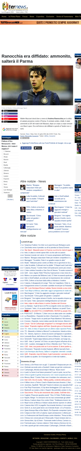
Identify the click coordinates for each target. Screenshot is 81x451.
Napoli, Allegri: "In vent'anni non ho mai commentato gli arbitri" (47, 398)
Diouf (5, 162)
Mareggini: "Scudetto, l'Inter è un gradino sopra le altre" (63, 187)
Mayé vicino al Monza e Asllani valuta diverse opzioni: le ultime (48, 403)
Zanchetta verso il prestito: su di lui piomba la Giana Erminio (46, 247)
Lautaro (6, 176)
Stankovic (7, 192)
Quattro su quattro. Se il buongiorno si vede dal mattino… (45, 357)
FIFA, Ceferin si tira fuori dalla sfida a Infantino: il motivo (35, 209)
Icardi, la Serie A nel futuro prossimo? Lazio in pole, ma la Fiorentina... (50, 372)
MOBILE (70, 438)
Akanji (5, 157)
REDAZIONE (45, 438)
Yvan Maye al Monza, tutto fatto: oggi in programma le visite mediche (50, 291)
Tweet (38, 148)
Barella (6, 165)
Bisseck (6, 154)
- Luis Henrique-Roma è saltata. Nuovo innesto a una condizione (50, 288)
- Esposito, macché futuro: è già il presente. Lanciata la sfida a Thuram (52, 354)
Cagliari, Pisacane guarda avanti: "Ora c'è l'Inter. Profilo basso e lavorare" (51, 395)
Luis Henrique (8, 190)
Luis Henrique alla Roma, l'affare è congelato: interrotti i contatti (48, 351)
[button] (10, 196)
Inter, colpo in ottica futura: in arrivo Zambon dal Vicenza (45, 303)
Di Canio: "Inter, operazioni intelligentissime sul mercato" (45, 301)
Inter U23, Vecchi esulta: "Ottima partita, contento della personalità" (49, 380)
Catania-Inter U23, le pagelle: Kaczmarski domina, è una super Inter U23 (51, 405)
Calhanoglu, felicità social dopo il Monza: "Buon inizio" (44, 370)
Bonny (6, 181)
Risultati (10, 199)
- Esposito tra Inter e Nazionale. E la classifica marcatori (50, 316)
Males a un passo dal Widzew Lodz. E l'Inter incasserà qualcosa (48, 275)
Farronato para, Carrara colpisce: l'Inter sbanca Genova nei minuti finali (51, 423)
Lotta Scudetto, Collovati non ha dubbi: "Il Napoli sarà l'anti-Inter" (35, 198)
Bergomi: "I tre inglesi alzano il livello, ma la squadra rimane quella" (63, 218)
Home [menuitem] (4, 16)
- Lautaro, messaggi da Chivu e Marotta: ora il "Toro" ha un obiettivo (51, 344)
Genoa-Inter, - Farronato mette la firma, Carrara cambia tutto (51, 420)
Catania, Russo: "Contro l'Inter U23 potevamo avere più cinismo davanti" (51, 268)
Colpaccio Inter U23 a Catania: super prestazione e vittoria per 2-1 (49, 413)
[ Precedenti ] (10, 284)
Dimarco (6, 173)
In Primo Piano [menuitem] (14, 16)
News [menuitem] (32, 16)
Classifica (6, 315)
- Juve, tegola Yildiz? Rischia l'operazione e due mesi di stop (49, 273)
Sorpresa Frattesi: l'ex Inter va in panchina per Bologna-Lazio (47, 245)
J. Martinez (7, 151)
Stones (6, 187)
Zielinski (6, 170)
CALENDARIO (54, 438)
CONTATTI (63, 438)
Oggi (77, 190)
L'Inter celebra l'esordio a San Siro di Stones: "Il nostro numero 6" (48, 270)
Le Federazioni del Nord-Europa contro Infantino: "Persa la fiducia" (49, 415)
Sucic (5, 184)
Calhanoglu (7, 168)
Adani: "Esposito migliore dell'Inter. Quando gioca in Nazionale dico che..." (52, 326)
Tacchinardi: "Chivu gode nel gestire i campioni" (33, 218)
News (27, 134)
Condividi (27, 148)
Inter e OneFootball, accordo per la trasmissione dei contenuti (47, 278)
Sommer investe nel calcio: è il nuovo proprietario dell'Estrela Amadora (50, 255)
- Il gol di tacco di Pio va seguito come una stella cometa (49, 306)
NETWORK (36, 438)
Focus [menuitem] (25, 16)
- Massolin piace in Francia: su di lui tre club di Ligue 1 (48, 250)
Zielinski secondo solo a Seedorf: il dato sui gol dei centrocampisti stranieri (52, 367)
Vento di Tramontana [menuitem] (64, 16)
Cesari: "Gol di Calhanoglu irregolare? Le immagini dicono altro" (48, 324)
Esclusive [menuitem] (50, 16)
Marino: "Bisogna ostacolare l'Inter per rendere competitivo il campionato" (51, 258)
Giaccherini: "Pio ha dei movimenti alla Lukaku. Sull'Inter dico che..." (49, 392)
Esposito (6, 179)
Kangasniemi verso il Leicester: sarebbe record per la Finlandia (48, 286)
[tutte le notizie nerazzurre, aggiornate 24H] (15, 6)
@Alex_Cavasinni (49, 136)
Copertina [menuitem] (40, 16)
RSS (75, 438)
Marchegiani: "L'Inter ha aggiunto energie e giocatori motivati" (63, 209)
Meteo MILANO (10, 289)
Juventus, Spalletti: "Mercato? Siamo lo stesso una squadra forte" (48, 385)
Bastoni (6, 159)
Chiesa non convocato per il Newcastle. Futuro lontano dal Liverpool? (50, 418)
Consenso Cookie (49, 434)
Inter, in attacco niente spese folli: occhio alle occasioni (44, 253)
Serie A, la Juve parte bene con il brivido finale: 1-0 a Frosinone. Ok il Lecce (52, 408)
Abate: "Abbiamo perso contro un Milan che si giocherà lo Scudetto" (49, 263)
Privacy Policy (61, 434)
